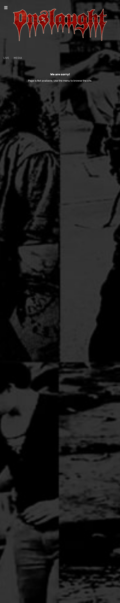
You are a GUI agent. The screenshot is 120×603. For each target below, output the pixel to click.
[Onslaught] (60, 24)
